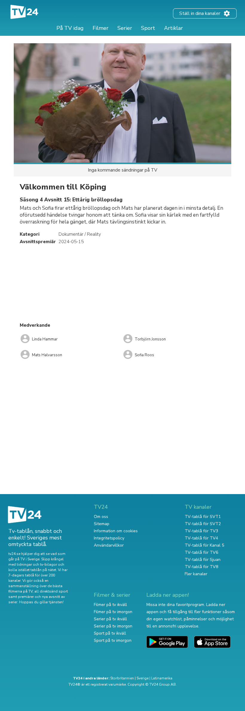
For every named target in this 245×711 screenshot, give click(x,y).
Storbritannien (122, 678)
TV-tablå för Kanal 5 (204, 545)
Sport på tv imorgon (112, 640)
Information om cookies (116, 531)
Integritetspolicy (109, 538)
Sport (148, 28)
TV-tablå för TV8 (201, 567)
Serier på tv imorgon (113, 626)
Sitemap (101, 524)
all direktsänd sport (51, 591)
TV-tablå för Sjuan (202, 559)
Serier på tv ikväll (110, 619)
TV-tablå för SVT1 (203, 516)
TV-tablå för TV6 (201, 552)
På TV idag (70, 28)
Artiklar (173, 28)
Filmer (100, 28)
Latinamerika (161, 678)
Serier (124, 28)
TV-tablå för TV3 (201, 531)
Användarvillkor (109, 545)
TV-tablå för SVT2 (203, 524)
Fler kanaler (196, 574)
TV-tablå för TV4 (201, 538)
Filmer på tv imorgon (113, 612)
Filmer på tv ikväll (110, 604)
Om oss (101, 516)
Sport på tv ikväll (110, 633)
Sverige (142, 678)
